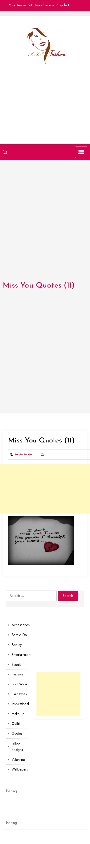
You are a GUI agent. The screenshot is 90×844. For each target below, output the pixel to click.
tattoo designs (17, 746)
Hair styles (19, 694)
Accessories (21, 624)
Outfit (16, 723)
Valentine (18, 759)
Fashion (17, 674)
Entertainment (21, 654)
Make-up (18, 713)
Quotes (17, 733)
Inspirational (20, 703)
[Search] (5, 152)
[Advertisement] (45, 99)
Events (16, 664)
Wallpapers (20, 769)
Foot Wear (19, 684)
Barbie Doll (20, 634)
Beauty (17, 644)
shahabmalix (23, 455)
